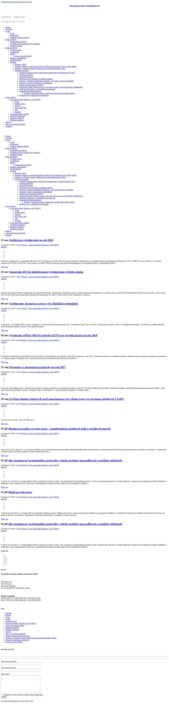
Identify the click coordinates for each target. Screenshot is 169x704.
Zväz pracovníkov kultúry (15, 626)
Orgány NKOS (11, 621)
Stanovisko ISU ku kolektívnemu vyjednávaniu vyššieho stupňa (46, 271)
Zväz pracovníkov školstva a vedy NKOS (21, 623)
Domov (8, 615)
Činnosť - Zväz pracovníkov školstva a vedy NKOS (40, 245)
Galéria (8, 632)
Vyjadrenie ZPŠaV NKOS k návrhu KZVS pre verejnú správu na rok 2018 (53, 335)
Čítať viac (4, 267)
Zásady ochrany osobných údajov (18, 636)
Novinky (9, 613)
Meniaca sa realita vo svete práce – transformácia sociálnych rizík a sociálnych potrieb (59, 428)
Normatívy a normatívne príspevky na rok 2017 (37, 367)
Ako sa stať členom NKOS (15, 634)
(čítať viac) (39, 695)
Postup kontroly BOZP (14, 642)
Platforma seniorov (12, 630)
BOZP (8, 619)
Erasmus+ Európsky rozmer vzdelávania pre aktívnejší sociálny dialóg (31, 638)
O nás (8, 617)
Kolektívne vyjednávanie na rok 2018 (31, 240)
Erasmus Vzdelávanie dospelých (17, 640)
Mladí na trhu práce (20, 492)
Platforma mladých (12, 628)
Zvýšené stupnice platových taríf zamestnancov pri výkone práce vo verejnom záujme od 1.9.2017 (66, 398)
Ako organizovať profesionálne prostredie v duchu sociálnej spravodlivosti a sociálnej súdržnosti (65, 460)
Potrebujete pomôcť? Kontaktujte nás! (84, 6)
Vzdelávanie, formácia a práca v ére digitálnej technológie (43, 303)
